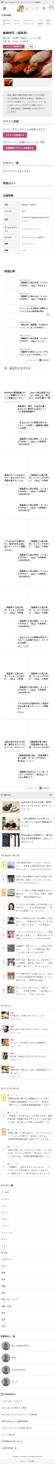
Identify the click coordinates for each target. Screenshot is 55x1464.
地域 (3, 1293)
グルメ (4, 1206)
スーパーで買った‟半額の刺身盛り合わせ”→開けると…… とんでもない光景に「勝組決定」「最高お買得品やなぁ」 (35, 893)
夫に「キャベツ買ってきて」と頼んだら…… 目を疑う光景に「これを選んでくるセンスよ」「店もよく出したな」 (34, 990)
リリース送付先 (8, 1435)
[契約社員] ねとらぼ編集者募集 (14, 1421)
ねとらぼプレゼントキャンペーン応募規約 (19, 1414)
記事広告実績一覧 (9, 1448)
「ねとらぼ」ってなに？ (11, 1401)
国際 (3, 1286)
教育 (3, 1313)
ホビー (4, 1239)
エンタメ (5, 1199)
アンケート (6, 1006)
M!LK (14, 1358)
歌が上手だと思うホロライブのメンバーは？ (29, 1029)
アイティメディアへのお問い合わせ (16, 1428)
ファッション (7, 1232)
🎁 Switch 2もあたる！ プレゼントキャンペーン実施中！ (21, 2)
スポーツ (5, 1219)
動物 (3, 1273)
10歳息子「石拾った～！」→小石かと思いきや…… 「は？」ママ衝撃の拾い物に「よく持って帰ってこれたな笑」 (34, 949)
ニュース (5, 1226)
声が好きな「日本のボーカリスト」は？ (27, 1016)
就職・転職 (6, 1306)
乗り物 (4, 1253)
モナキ (14, 1382)
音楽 (3, 1326)
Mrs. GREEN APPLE (21, 1346)
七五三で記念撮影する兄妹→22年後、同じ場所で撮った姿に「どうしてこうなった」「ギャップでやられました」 (34, 879)
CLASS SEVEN (18, 1370)
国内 (3, 1279)
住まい (4, 1266)
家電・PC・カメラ (9, 1299)
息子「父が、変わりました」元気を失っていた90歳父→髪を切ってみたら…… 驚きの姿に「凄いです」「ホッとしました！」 (34, 963)
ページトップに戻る (27, 1461)
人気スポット (7, 1259)
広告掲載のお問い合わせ (11, 1441)
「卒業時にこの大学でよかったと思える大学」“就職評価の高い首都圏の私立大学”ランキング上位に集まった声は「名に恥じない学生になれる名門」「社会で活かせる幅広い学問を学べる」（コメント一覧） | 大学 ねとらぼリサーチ (29, 1122)
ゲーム (4, 1212)
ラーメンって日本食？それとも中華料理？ (28, 1043)
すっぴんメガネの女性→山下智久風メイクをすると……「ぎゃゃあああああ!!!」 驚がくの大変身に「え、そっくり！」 (34, 907)
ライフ (4, 1246)
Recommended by (32, 360)
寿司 (23, 211)
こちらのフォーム (34, 102)
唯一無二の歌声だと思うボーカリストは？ (28, 1056)
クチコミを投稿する (14, 46)
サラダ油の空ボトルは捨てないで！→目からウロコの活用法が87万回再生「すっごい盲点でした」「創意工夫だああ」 (34, 977)
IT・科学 (5, 1192)
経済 (3, 1319)
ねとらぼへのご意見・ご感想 (13, 1408)
